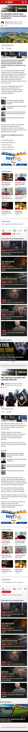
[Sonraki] (14, 234)
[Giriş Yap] (26, 2)
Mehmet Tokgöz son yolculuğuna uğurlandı (13, 302)
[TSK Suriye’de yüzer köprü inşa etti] (14, 119)
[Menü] (2, 2)
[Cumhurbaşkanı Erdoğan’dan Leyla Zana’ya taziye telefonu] (7, 208)
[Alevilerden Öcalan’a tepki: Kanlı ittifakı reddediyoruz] (14, 108)
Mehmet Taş (8, 22)
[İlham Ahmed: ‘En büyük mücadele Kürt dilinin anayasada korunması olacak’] (14, 113)
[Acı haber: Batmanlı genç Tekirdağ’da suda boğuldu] (14, 328)
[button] (23, 2)
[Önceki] (13, 234)
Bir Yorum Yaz (6, 221)
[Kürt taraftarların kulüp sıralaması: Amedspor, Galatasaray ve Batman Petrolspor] (14, 102)
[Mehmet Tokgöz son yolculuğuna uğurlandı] (14, 296)
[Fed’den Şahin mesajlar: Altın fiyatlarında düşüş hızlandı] (20, 208)
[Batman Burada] (9, 2)
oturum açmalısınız (18, 224)
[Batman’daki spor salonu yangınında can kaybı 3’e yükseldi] (14, 312)
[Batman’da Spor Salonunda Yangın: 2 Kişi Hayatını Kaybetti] (14, 248)
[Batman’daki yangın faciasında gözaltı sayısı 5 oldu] (14, 280)
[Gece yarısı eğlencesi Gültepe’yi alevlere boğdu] (14, 264)
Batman (4, 250)
